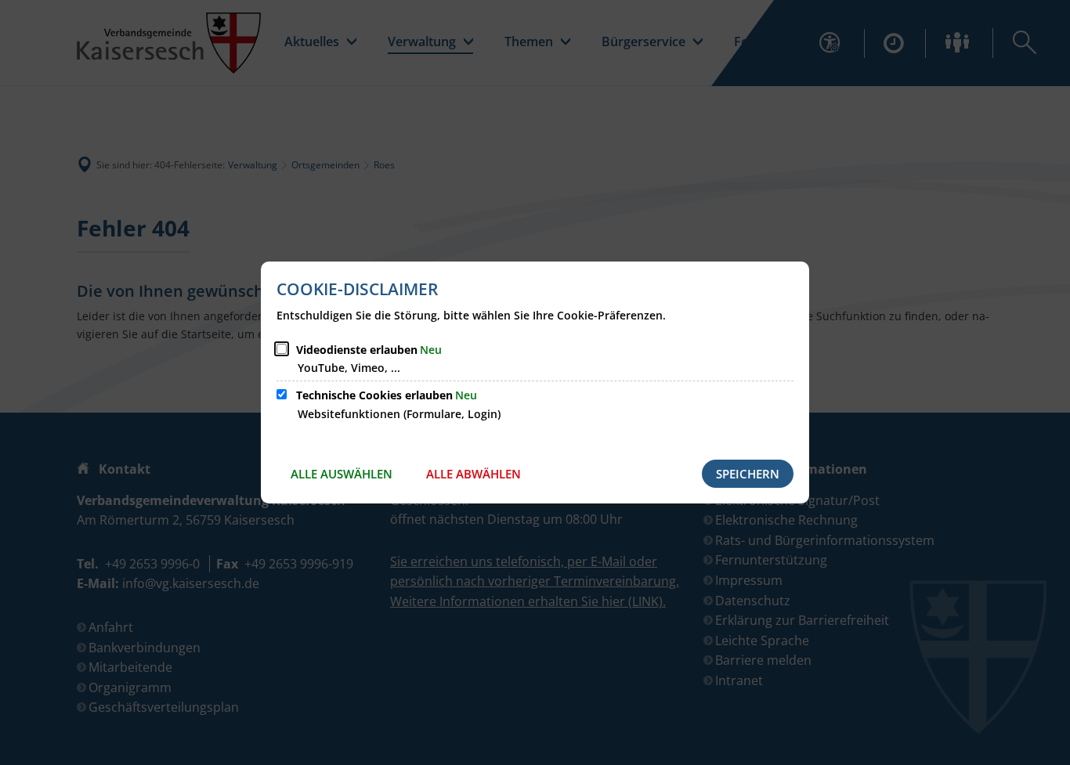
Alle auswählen (341, 474)
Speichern (747, 474)
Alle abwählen (473, 474)
